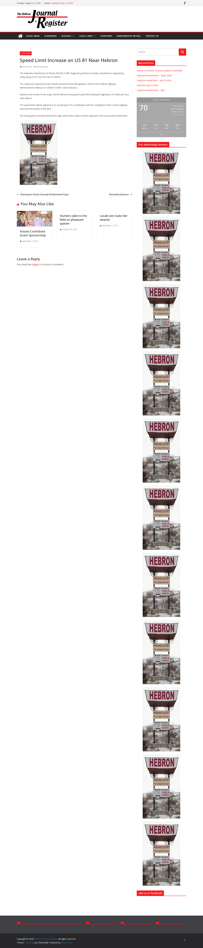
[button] (72, 36)
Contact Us (152, 35)
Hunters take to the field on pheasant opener (73, 219)
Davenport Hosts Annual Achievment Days (44, 194)
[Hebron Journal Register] (20, 36)
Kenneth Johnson (119, 194)
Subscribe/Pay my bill (129, 35)
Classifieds (50, 35)
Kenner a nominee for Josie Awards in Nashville (159, 70)
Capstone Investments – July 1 (151, 90)
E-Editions (106, 35)
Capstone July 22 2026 (62, 3)
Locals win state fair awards (113, 218)
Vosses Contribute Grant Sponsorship (33, 233)
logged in (36, 264)
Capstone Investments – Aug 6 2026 (154, 75)
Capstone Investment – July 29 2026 (154, 80)
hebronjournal (42, 66)
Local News (33, 35)
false (161, 134)
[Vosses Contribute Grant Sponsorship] (34, 213)
